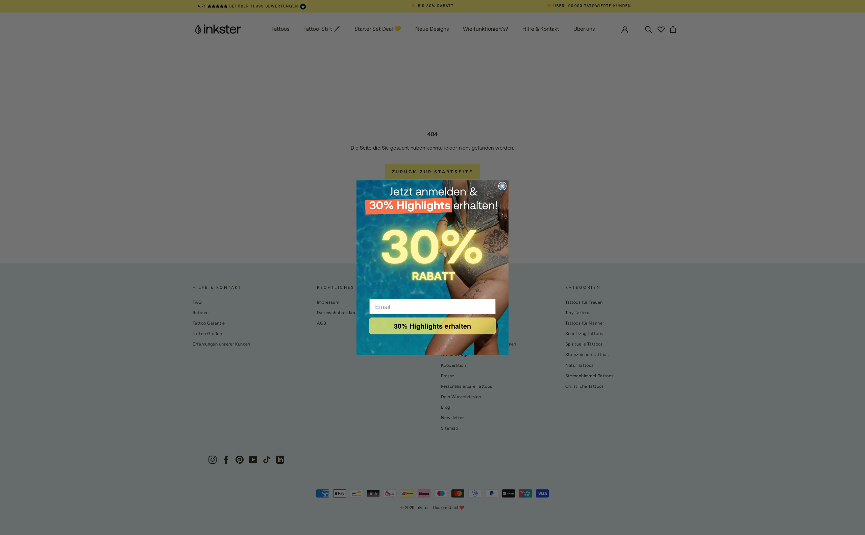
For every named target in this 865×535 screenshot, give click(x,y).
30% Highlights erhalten (432, 326)
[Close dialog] (502, 186)
